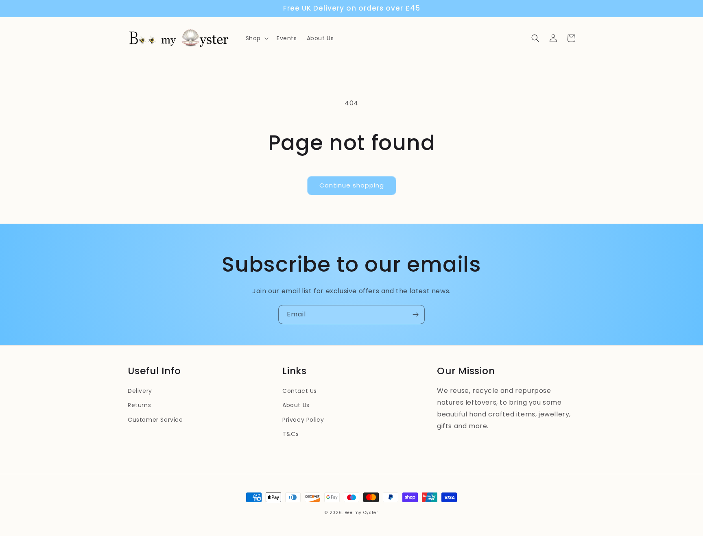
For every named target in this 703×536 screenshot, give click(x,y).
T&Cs (290, 434)
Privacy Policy (303, 420)
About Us (296, 405)
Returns (139, 405)
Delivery (140, 391)
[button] (256, 38)
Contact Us (299, 391)
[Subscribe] (415, 314)
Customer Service (155, 420)
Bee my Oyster (361, 513)
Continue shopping (351, 185)
